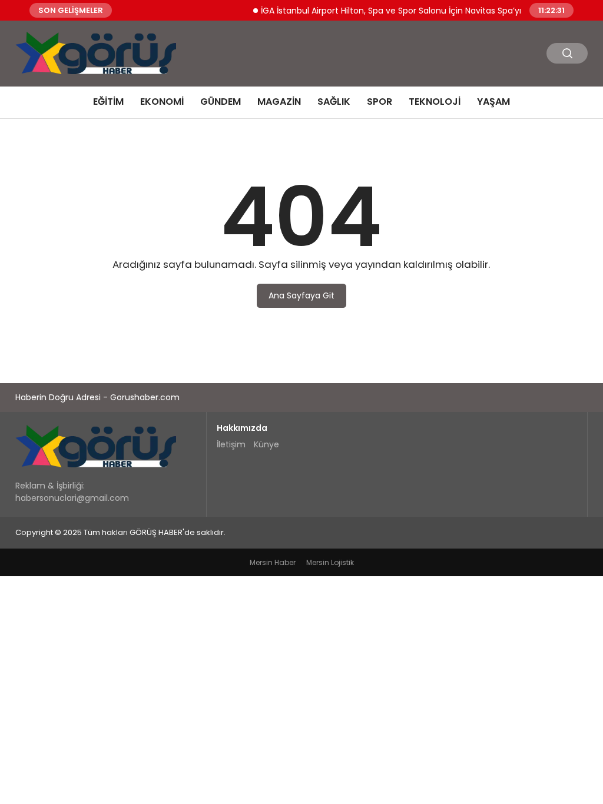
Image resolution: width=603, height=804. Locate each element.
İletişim (231, 444)
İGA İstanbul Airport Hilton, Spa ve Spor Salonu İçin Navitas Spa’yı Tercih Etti (406, 10)
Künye (266, 444)
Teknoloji (434, 101)
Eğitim (108, 101)
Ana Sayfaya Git (301, 295)
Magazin (279, 101)
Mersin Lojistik (330, 562)
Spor (379, 101)
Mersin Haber (273, 562)
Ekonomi (162, 101)
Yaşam (493, 101)
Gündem (220, 101)
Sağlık (333, 101)
